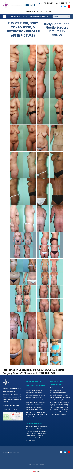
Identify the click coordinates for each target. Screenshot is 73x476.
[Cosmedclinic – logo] (19, 1)
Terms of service (14, 453)
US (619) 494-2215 (47, 3)
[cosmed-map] (13, 412)
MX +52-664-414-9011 (62, 3)
